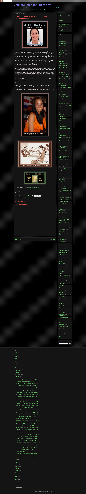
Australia (61, 56)
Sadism (60, 273)
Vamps (60, 309)
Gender (60, 161)
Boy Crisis (61, 72)
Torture (60, 303)
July (17, 459)
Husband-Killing (62, 188)
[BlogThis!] (36, 196)
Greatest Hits (62, 170)
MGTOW (61, 214)
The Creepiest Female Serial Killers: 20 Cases (26, 416)
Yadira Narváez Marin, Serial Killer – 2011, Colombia (27, 456)
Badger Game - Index (63, 65)
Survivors (61, 298)
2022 (16, 356)
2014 (16, 474)
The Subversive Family (64, 24)
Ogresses (61, 245)
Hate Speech (62, 179)
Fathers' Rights (62, 126)
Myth (60, 237)
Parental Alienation (63, 250)
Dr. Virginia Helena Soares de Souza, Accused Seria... (27, 399)
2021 (16, 358)
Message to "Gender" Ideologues (63, 30)
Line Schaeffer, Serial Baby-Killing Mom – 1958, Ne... (27, 414)
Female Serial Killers (22, 197)
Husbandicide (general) (64, 197)
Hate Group (61, 177)
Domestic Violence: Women (65, 105)
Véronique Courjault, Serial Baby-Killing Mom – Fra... (27, 403)
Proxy (60, 259)
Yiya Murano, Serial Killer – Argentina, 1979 (25, 418)
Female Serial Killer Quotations (63, 151)
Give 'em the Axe (62, 168)
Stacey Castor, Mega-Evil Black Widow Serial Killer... (27, 436)
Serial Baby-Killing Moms (64, 280)
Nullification (61, 241)
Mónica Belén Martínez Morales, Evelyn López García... (28, 434)
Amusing (61, 45)
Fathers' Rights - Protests (64, 128)
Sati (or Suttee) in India (64, 275)
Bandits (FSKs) (62, 67)
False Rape (61, 120)
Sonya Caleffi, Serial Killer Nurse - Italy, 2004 (25, 444)
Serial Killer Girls (62, 283)
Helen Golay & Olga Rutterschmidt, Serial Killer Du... (27, 453)
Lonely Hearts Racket (63, 201)
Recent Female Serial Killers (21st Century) (63, 266)
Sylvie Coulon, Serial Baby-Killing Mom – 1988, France (27, 388)
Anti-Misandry (62, 50)
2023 (16, 354)
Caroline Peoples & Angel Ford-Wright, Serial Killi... (27, 433)
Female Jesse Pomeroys (64, 137)
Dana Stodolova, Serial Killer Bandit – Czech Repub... (27, 387)
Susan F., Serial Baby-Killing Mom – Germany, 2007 (27, 405)
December (18, 369)
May (17, 462)
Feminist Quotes (62, 159)
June (17, 461)
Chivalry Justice (62, 85)
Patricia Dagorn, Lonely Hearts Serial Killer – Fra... (27, 407)
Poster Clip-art (62, 256)
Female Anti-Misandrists (64, 131)
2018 (16, 363)
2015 (16, 472)
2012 (16, 478)
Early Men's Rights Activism (65, 110)
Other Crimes (62, 248)
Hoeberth (61, 186)
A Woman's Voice (63, 36)
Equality (61, 114)
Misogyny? (61, 231)
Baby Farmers (62, 61)
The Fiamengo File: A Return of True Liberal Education (64, 19)
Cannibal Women (63, 74)
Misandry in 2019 (63, 229)
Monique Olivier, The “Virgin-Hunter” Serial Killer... (26, 449)
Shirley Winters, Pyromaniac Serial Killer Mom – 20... (27, 431)
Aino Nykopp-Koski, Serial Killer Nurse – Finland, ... (27, 385)
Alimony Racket (62, 43)
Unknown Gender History (32, 5)
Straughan (61, 296)
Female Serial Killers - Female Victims (64, 157)
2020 (16, 360)
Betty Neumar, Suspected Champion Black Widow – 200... (28, 455)
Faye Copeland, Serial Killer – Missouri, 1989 (25, 410)
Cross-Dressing (62, 94)
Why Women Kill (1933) (64, 326)
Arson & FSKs (62, 54)
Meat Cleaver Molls (63, 212)
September (18, 374)
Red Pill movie (62, 269)
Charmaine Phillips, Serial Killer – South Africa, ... (26, 425)
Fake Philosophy (62, 118)
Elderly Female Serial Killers (22, 451)
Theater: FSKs (62, 301)
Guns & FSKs (62, 172)
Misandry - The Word (63, 227)
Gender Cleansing (63, 164)
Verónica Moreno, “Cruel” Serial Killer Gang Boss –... (27, 438)
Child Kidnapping (62, 81)
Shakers (61, 285)
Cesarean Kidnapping (63, 76)
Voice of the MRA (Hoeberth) (63, 321)
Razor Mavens (62, 263)
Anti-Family (61, 47)
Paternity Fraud (62, 254)
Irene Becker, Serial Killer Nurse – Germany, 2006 (26, 379)
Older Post (52, 239)
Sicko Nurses (62, 287)
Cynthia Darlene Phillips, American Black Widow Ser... (27, 423)
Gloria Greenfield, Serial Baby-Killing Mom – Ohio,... (27, 377)
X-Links (60, 328)
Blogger (50, 491)
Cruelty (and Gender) (63, 96)
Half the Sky (61, 175)
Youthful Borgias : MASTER (65, 333)
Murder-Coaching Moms (64, 233)
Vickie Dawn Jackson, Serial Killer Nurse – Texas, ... (27, 422)
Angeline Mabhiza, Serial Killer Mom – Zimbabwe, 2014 (28, 442)
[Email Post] (32, 195)
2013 (16, 476)
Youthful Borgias (62, 330)
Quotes (60, 261)
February (18, 468)
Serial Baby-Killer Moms (34, 187)
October (18, 372)
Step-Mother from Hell (64, 294)
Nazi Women (62, 239)
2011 (16, 479)
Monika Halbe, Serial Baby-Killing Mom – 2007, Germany (28, 398)
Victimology (61, 312)
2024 (16, 352)
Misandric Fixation (63, 222)
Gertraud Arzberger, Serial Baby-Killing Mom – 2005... (27, 429)
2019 (16, 361)
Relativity (61, 271)
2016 (16, 367)
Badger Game (62, 63)
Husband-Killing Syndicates (65, 190)
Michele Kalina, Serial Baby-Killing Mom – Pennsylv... (27, 392)
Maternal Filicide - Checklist (65, 206)
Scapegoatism (62, 277)
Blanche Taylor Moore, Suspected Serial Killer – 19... (27, 412)
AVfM (60, 59)
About (60, 39)
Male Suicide (62, 203)
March (17, 466)
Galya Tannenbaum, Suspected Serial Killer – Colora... (27, 420)
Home (35, 239)
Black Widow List (62, 70)
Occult (60, 243)
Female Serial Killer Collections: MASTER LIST (65, 147)
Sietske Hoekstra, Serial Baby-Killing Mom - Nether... (27, 427)
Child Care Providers (63, 78)
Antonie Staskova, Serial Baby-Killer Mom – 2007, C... (27, 383)
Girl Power (61, 166)
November (18, 370)
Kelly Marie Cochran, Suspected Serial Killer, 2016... (27, 381)
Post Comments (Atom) (38, 243)
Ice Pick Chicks (62, 199)
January (18, 470)
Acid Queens (62, 41)
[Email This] (34, 196)
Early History (62, 108)
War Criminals (62, 324)
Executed (61, 116)
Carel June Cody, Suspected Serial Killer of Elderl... (27, 440)
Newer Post (18, 239)
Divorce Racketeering (63, 100)
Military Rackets (62, 217)
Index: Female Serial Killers (65, 15)
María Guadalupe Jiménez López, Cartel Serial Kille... (27, 445)
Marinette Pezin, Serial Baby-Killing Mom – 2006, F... (27, 401)
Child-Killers (61, 83)
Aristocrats (61, 52)
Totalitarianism (62, 305)
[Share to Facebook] (38, 196)
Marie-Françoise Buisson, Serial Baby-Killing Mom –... (27, 390)
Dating (60, 98)
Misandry (61, 224)
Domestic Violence (63, 103)
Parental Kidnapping (63, 252)
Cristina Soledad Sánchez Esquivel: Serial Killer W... (27, 447)
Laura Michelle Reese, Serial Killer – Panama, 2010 (27, 396)
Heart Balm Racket (63, 181)
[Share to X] (37, 196)
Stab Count (61, 292)
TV (59, 307)
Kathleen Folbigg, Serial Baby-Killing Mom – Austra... (27, 394)
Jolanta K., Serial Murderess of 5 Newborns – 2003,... (27, 409)
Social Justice (62, 290)
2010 (16, 481)
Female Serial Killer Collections (63, 143)
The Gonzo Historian (63, 26)
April (17, 464)
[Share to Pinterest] (40, 196)
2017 (16, 365)
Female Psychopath (63, 140)
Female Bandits (62, 135)
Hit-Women (61, 183)
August (18, 376)
